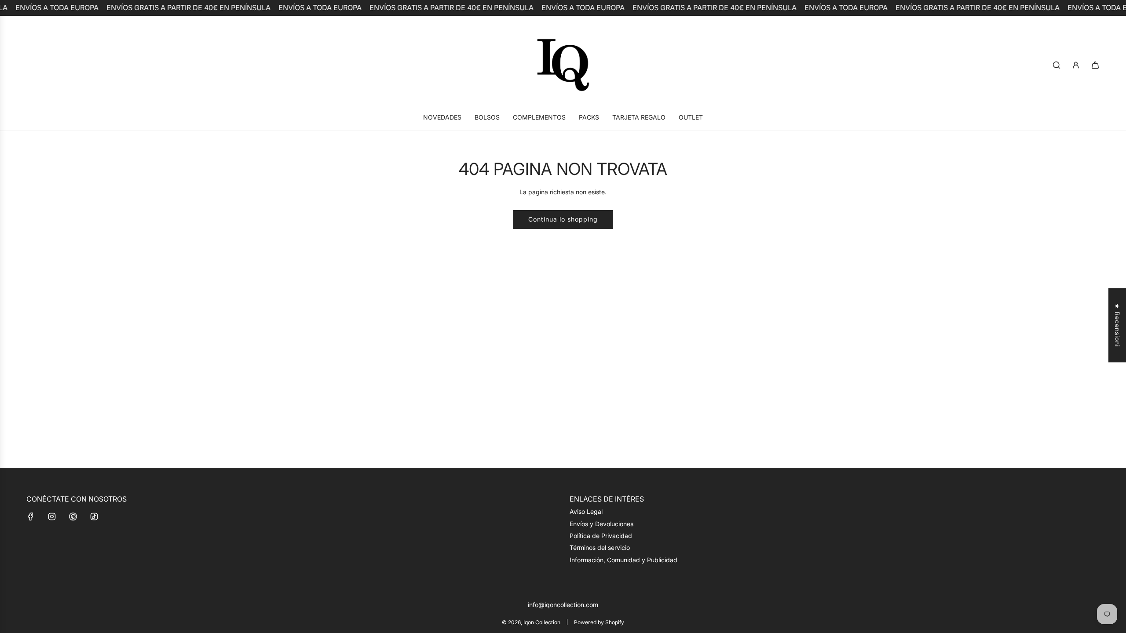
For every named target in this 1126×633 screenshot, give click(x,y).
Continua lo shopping (563, 219)
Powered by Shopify (599, 622)
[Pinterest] (73, 516)
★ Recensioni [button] (1117, 325)
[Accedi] (1076, 65)
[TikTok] (94, 516)
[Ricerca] (1056, 65)
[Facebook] (30, 516)
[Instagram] (52, 516)
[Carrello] (1095, 65)
